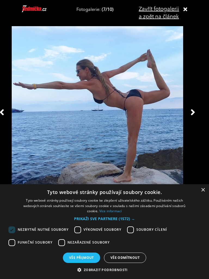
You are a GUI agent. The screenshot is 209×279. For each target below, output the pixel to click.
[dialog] (104, 231)
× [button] (203, 190)
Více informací (110, 211)
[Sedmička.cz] (41, 11)
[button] (104, 219)
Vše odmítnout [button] (125, 257)
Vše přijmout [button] (81, 257)
